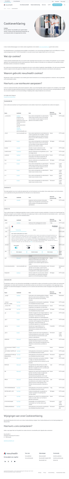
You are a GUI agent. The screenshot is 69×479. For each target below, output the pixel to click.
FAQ (52, 1)
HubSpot (18, 116)
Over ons (44, 4)
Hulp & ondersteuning (35, 4)
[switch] (28, 248)
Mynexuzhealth (42, 456)
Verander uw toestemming (9, 97)
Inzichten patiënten (57, 456)
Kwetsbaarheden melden (60, 472)
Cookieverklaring (51, 472)
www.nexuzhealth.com (44, 46)
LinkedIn (18, 128)
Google (18, 141)
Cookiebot (19, 151)
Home (5, 8)
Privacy (44, 472)
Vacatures (57, 1)
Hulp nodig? (63, 1)
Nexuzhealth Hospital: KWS (45, 458)
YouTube (18, 302)
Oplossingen (42, 453)
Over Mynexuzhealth (24, 4)
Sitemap (39, 472)
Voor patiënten (28, 456)
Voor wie (27, 453)
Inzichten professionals (58, 458)
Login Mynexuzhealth (57, 4)
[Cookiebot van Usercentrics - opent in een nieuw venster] (53, 226)
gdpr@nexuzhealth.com (9, 440)
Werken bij (55, 460)
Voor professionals (29, 458)
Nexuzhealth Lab (42, 460)
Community (56, 453)
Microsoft (19, 258)
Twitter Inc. (19, 129)
